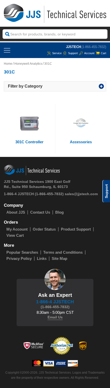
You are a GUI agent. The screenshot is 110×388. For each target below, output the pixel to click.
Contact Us (40, 212)
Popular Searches (22, 252)
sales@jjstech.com (81, 194)
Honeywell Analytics (28, 63)
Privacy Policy (19, 258)
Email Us (55, 317)
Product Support (76, 229)
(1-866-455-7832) (93, 47)
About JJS (15, 212)
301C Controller (29, 142)
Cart (103, 53)
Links (42, 258)
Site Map (59, 258)
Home (8, 63)
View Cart (15, 235)
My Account (17, 229)
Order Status (44, 229)
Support (73, 53)
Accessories (81, 142)
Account (89, 53)
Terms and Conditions (63, 252)
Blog (59, 212)
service (57, 53)
